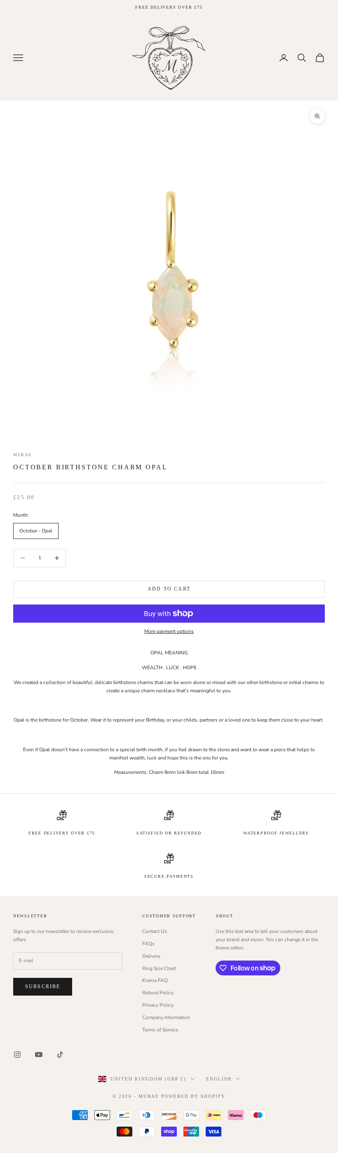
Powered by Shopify (193, 1096)
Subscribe (42, 986)
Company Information (166, 1017)
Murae (22, 454)
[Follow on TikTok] (60, 1054)
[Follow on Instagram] (17, 1054)
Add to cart (169, 589)
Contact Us (154, 931)
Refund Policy (158, 992)
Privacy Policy (158, 1005)
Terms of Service (160, 1029)
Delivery (151, 956)
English (219, 1078)
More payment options (169, 631)
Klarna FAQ (155, 980)
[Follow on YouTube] (39, 1054)
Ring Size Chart (159, 968)
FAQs (148, 943)
